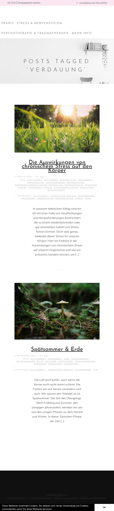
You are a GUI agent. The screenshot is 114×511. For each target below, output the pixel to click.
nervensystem (75, 183)
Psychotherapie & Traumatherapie (35, 33)
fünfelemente (80, 359)
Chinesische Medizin (63, 196)
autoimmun (51, 180)
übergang (40, 364)
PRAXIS (7, 23)
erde (67, 359)
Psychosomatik (74, 185)
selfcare (50, 361)
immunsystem (36, 183)
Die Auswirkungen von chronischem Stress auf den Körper (57, 166)
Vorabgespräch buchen (29, 2)
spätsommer (65, 361)
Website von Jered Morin (66, 498)
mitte (40, 361)
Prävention (56, 185)
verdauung (87, 188)
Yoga (88, 198)
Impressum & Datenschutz (93, 498)
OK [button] (104, 507)
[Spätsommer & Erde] (57, 311)
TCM (95, 370)
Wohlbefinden (56, 190)
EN (14, 2)
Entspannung (86, 196)
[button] (53, 509)
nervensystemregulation (31, 185)
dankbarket (55, 359)
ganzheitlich (68, 180)
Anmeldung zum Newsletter (93, 2)
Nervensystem (64, 198)
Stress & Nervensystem (40, 23)
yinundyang (71, 364)
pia (42, 177)
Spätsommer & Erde (57, 349)
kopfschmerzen (55, 183)
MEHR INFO (82, 33)
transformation (85, 361)
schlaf (22, 188)
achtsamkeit (35, 180)
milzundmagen (26, 361)
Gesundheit (85, 180)
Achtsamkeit (41, 196)
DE (9, 2)
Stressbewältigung (66, 188)
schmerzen (35, 188)
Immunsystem (45, 198)
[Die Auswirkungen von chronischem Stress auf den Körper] (57, 129)
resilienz (91, 185)
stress (48, 188)
